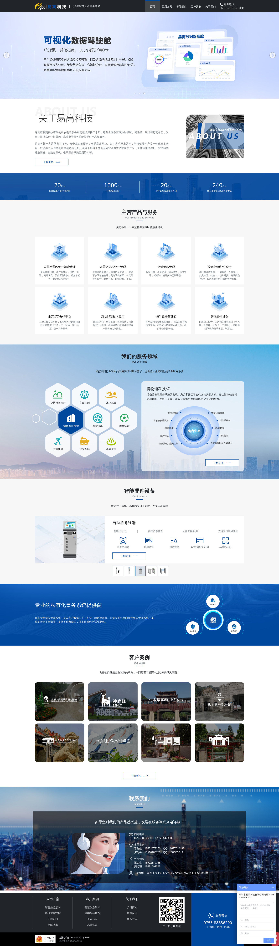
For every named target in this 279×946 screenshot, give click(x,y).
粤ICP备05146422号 (70, 941)
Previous (6, 55)
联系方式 (132, 919)
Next (272, 55)
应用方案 (167, 6)
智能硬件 (181, 6)
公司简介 (132, 907)
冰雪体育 (92, 924)
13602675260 (152, 848)
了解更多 (48, 162)
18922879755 (152, 862)
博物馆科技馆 (53, 913)
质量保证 (132, 913)
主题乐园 (53, 919)
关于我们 (210, 6)
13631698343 (152, 866)
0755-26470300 (164, 838)
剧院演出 (53, 924)
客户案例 (196, 6)
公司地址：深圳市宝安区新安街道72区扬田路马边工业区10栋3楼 (171, 873)
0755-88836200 (143, 838)
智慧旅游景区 (53, 907)
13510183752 (152, 852)
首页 (152, 6)
